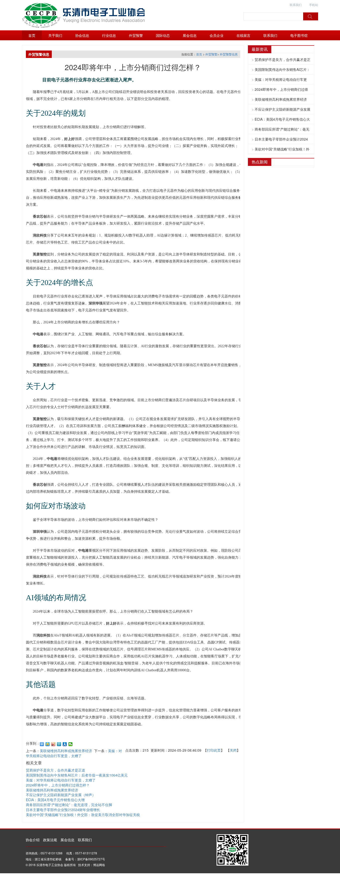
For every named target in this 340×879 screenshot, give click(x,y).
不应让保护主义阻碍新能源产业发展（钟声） (61, 794)
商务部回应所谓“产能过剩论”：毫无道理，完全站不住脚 (69, 804)
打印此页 (214, 750)
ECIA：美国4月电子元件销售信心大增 (55, 799)
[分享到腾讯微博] (59, 744)
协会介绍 (33, 839)
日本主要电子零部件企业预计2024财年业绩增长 (63, 809)
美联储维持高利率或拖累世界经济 (66, 750)
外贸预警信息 (229, 54)
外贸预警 (136, 35)
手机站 (313, 4)
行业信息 (109, 35)
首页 (31, 35)
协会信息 (82, 35)
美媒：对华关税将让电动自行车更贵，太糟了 (74, 753)
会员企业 (217, 35)
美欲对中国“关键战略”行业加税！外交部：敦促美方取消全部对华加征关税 (83, 814)
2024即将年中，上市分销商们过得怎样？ (58, 784)
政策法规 (50, 839)
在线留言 (243, 35)
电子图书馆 (299, 35)
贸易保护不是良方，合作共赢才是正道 (55, 770)
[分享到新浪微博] (53, 744)
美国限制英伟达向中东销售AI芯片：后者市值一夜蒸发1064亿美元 (77, 775)
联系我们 (296, 4)
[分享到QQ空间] (48, 744)
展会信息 (190, 35)
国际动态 (163, 35)
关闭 (233, 750)
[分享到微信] (70, 744)
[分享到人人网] (65, 744)
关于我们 (55, 35)
